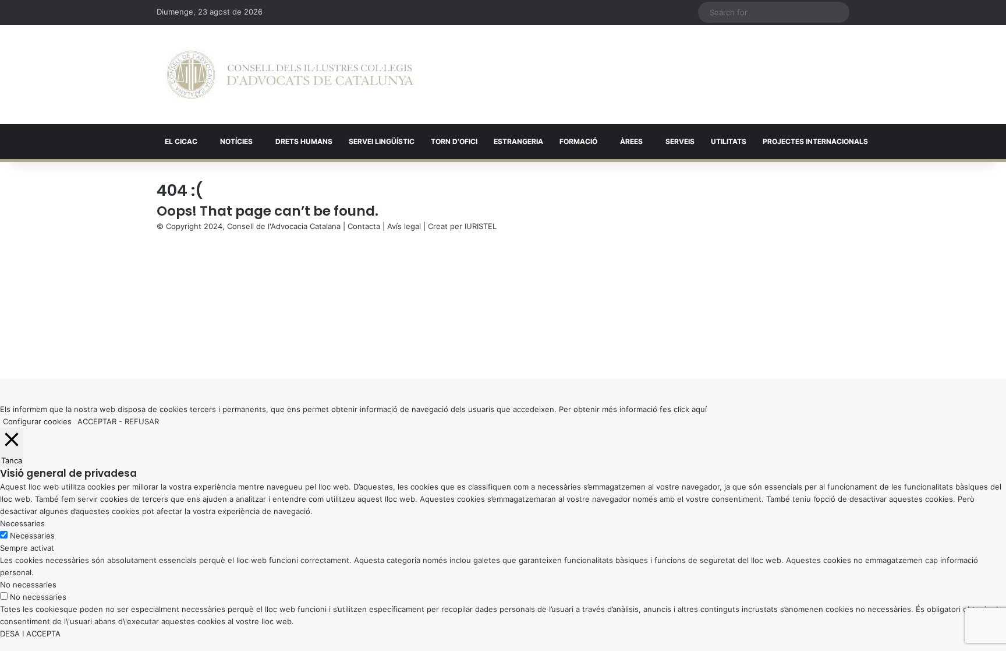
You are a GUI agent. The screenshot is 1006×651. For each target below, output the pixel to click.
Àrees (631, 141)
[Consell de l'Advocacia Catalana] (290, 74)
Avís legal (404, 226)
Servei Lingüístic (382, 141)
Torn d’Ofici (454, 141)
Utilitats (728, 141)
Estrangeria (518, 141)
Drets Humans (303, 141)
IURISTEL (481, 226)
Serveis (680, 141)
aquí (699, 409)
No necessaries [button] (28, 584)
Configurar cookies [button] (37, 421)
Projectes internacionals (815, 141)
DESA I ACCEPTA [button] (30, 633)
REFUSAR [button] (142, 421)
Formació (578, 141)
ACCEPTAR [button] (96, 421)
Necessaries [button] (22, 523)
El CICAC (181, 141)
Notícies (236, 141)
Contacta (364, 226)
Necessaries (32, 535)
